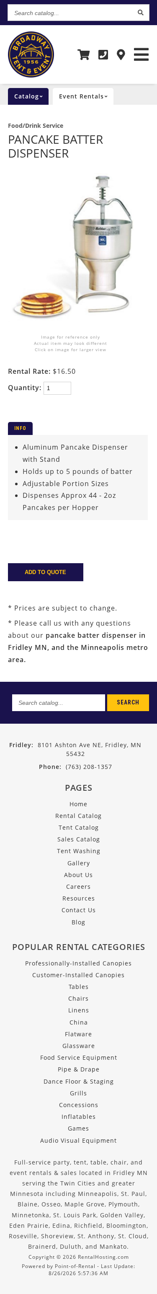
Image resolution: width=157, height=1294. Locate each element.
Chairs (78, 998)
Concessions (78, 1105)
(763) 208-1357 (75, 767)
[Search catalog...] (140, 13)
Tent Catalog (79, 827)
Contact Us (79, 910)
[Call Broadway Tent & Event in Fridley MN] (103, 54)
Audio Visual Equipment (78, 1140)
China (78, 1022)
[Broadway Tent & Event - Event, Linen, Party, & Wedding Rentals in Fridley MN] (31, 75)
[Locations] (121, 54)
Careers (78, 886)
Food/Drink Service (35, 125)
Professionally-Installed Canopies (78, 963)
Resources (78, 898)
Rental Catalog (78, 816)
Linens (78, 1010)
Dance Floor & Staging (79, 1081)
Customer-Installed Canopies (78, 975)
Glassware (78, 1046)
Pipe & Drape (79, 1069)
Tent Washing (78, 851)
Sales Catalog (78, 839)
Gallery (78, 863)
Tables (79, 987)
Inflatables (79, 1117)
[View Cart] (83, 54)
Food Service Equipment (78, 1057)
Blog (78, 922)
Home (78, 804)
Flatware (78, 1034)
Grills (78, 1093)
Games (78, 1128)
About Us (78, 875)
